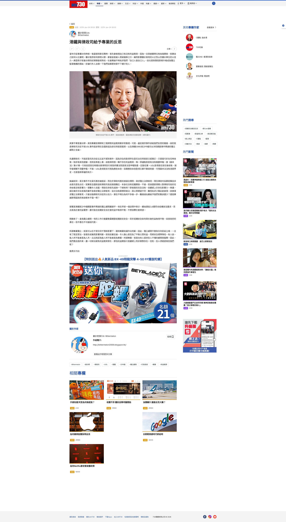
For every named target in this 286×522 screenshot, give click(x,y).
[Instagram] (209, 516)
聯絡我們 (100, 517)
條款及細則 (145, 517)
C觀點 (199, 139)
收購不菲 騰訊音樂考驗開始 (119, 402)
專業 (154, 364)
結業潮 (187, 134)
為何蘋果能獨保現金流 (80, 434)
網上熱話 (188, 139)
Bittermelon (76, 364)
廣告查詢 (72, 517)
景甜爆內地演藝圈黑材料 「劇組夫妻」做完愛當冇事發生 (200, 271)
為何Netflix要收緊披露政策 (82, 466)
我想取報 (81, 517)
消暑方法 (188, 144)
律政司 (97, 364)
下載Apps (108, 517)
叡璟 (207, 139)
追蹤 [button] (169, 336)
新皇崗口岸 (199, 134)
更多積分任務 (154, 508)
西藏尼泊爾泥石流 (191, 128)
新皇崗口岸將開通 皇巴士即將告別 (198, 241)
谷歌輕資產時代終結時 (153, 434)
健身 (198, 144)
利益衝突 (164, 364)
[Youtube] (215, 516)
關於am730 (90, 517)
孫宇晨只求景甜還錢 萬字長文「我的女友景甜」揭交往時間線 (200, 211)
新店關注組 (212, 134)
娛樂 (185, 216)
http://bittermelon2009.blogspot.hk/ (109, 345)
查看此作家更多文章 (103, 354)
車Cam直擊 (207, 128)
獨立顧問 (133, 364)
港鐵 (114, 364)
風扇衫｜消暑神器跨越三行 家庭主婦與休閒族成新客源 (200, 181)
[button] (182, 3)
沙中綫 (123, 364)
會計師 (87, 364)
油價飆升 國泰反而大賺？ (154, 402)
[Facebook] (204, 516)
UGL (106, 364)
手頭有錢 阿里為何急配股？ (82, 402)
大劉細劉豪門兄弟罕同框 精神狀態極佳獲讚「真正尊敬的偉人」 (200, 304)
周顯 (214, 144)
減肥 (206, 144)
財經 (71, 27)
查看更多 (210, 27)
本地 (185, 244)
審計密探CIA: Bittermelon (104, 336)
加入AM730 (118, 517)
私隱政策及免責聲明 (132, 517)
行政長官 (145, 364)
